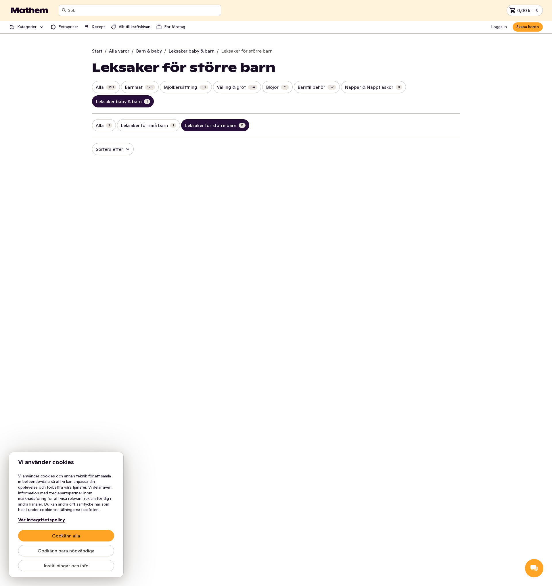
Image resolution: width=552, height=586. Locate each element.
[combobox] (143, 10)
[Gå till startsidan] (29, 10)
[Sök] (64, 10)
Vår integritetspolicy (41, 520)
